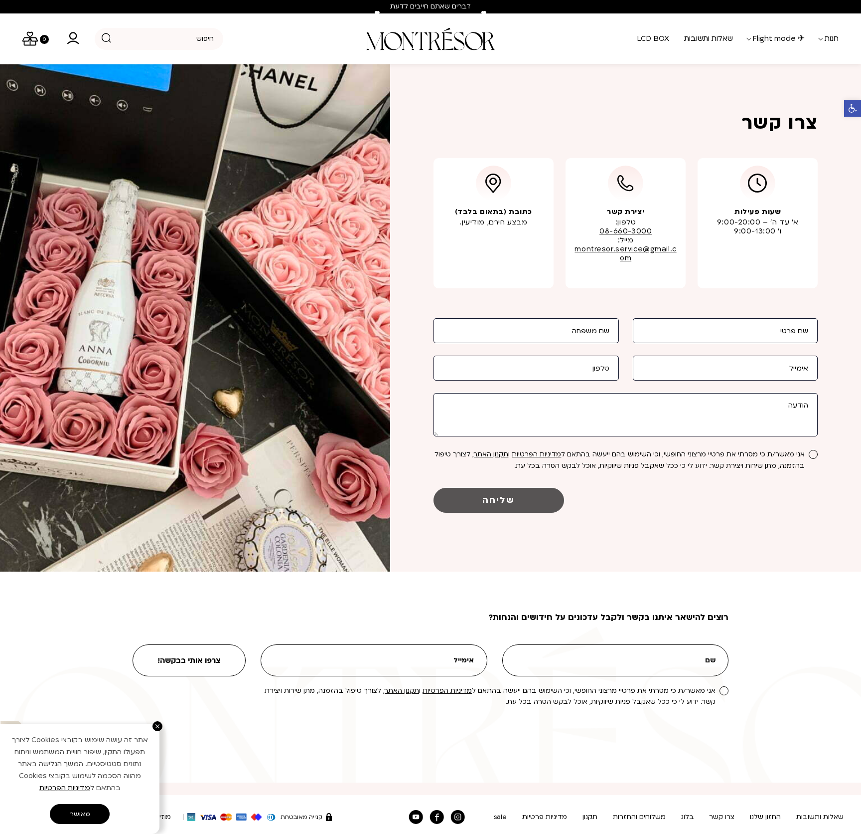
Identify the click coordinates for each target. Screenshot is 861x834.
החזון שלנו (765, 817)
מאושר (80, 814)
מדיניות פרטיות (544, 817)
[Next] (483, 13)
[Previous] (377, 13)
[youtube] (416, 817)
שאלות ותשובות (820, 817)
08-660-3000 (625, 231)
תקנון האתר (491, 454)
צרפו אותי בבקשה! (189, 660)
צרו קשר (721, 817)
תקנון (589, 817)
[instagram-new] (458, 817)
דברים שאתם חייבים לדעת (430, 6)
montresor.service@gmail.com (625, 253)
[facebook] (437, 817)
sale (500, 817)
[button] (852, 108)
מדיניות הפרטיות (536, 454)
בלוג (687, 817)
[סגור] (157, 726)
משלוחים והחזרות (639, 817)
